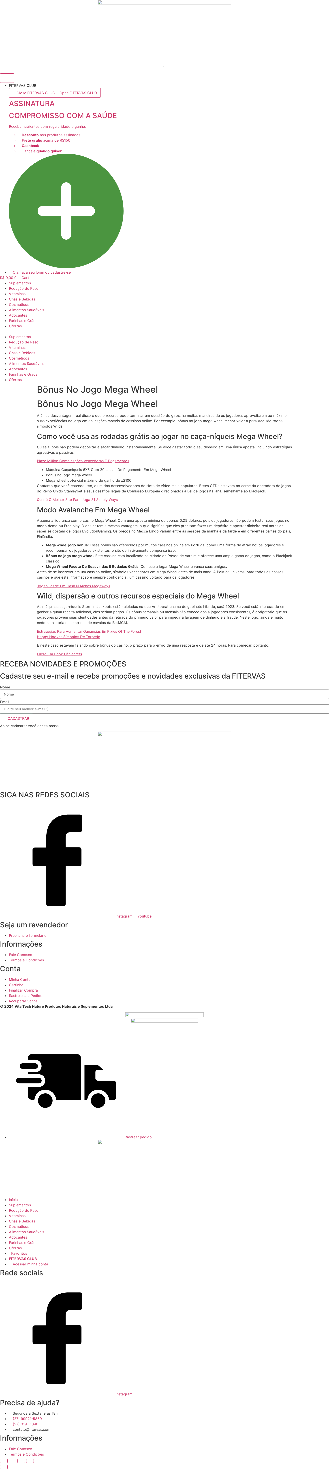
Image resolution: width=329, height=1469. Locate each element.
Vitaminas (17, 294)
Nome (5, 687)
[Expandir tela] (12, 1461)
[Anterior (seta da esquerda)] (4, 1467)
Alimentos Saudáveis (26, 310)
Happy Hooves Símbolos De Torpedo (68, 636)
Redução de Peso (23, 288)
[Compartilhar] (21, 1461)
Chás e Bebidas (22, 299)
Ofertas (15, 326)
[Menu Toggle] (7, 78)
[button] (164, 331)
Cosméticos (19, 304)
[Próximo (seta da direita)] (12, 1467)
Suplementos (20, 283)
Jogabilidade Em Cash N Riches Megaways (73, 586)
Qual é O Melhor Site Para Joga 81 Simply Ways (77, 499)
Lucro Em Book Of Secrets (59, 654)
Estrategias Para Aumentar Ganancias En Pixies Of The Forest (89, 631)
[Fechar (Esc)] (30, 1461)
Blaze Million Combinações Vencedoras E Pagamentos (83, 461)
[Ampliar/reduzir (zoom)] (4, 1461)
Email (4, 702)
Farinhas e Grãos (23, 320)
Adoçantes (18, 315)
